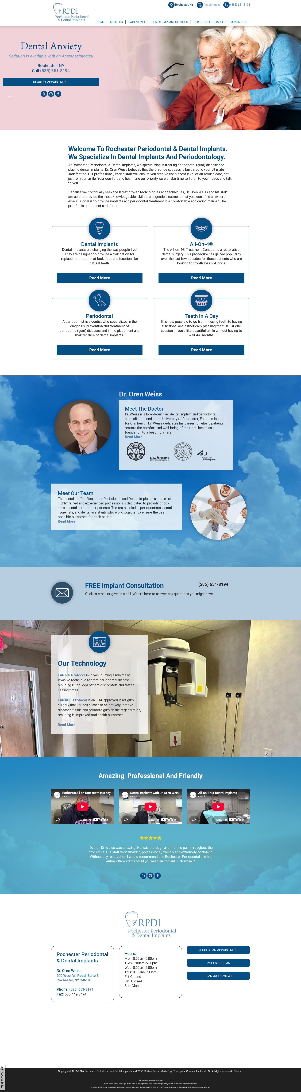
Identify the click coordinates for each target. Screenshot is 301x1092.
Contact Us (239, 22)
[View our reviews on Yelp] (143, 875)
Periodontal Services (209, 22)
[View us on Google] (51, 98)
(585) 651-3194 (55, 75)
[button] (22, 95)
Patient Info (137, 22)
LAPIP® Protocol (71, 675)
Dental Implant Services (170, 22)
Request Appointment (51, 87)
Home (100, 22)
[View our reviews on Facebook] (158, 875)
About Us (116, 22)
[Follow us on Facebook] (58, 98)
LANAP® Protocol (72, 700)
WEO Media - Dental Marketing (154, 1071)
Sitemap (238, 1071)
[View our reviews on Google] (150, 875)
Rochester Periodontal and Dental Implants (108, 1071)
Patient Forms (218, 963)
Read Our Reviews (218, 976)
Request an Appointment (218, 950)
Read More (99, 278)
